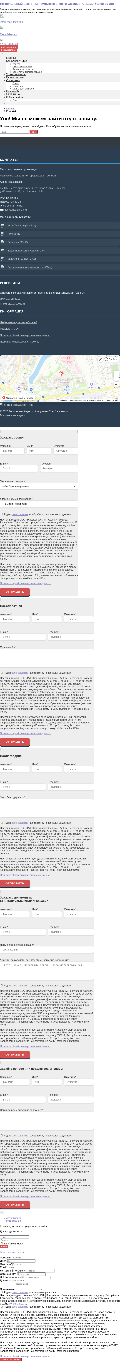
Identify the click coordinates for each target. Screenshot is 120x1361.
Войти (4, 1247)
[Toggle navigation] (1, 53)
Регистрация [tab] (13, 1221)
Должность (6, 1280)
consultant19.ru (17, 1303)
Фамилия (6, 1257)
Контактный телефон (12, 1270)
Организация (8, 1274)
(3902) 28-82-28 (9, 44)
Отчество (6, 1264)
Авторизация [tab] (13, 1218)
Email (3, 1267)
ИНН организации (10, 1277)
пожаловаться (8, 50)
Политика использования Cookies (19, 341)
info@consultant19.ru (12, 22)
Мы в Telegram (8, 34)
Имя (3, 1261)
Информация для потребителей (18, 322)
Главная (10, 108)
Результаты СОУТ (10, 328)
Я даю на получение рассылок (29, 1292)
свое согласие (20, 514)
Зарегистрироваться (10, 1359)
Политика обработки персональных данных (25, 335)
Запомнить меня (13, 1243)
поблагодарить (8, 47)
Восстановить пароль (12, 1252)
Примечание (7, 1289)
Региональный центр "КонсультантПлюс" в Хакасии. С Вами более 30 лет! (57, 3)
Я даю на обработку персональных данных (37, 514)
